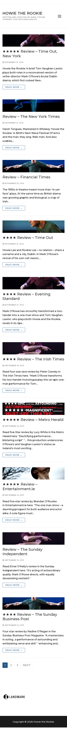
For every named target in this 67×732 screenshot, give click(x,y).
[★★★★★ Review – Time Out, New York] (33, 40)
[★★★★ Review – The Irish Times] (33, 348)
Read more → (13, 87)
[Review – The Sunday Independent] (33, 538)
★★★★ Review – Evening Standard (26, 296)
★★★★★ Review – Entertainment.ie (19, 486)
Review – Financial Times (26, 177)
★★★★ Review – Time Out (27, 237)
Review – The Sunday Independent (22, 551)
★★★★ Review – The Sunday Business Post (29, 616)
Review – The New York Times (31, 116)
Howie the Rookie (22, 13)
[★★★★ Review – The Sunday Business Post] (33, 603)
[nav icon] (60, 16)
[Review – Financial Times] (33, 166)
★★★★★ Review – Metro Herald (32, 419)
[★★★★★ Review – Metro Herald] (33, 409)
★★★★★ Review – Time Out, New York (29, 53)
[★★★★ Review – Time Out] (33, 226)
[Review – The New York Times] (33, 105)
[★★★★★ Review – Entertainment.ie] (33, 473)
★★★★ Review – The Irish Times (33, 359)
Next (27, 665)
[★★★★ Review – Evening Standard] (33, 283)
